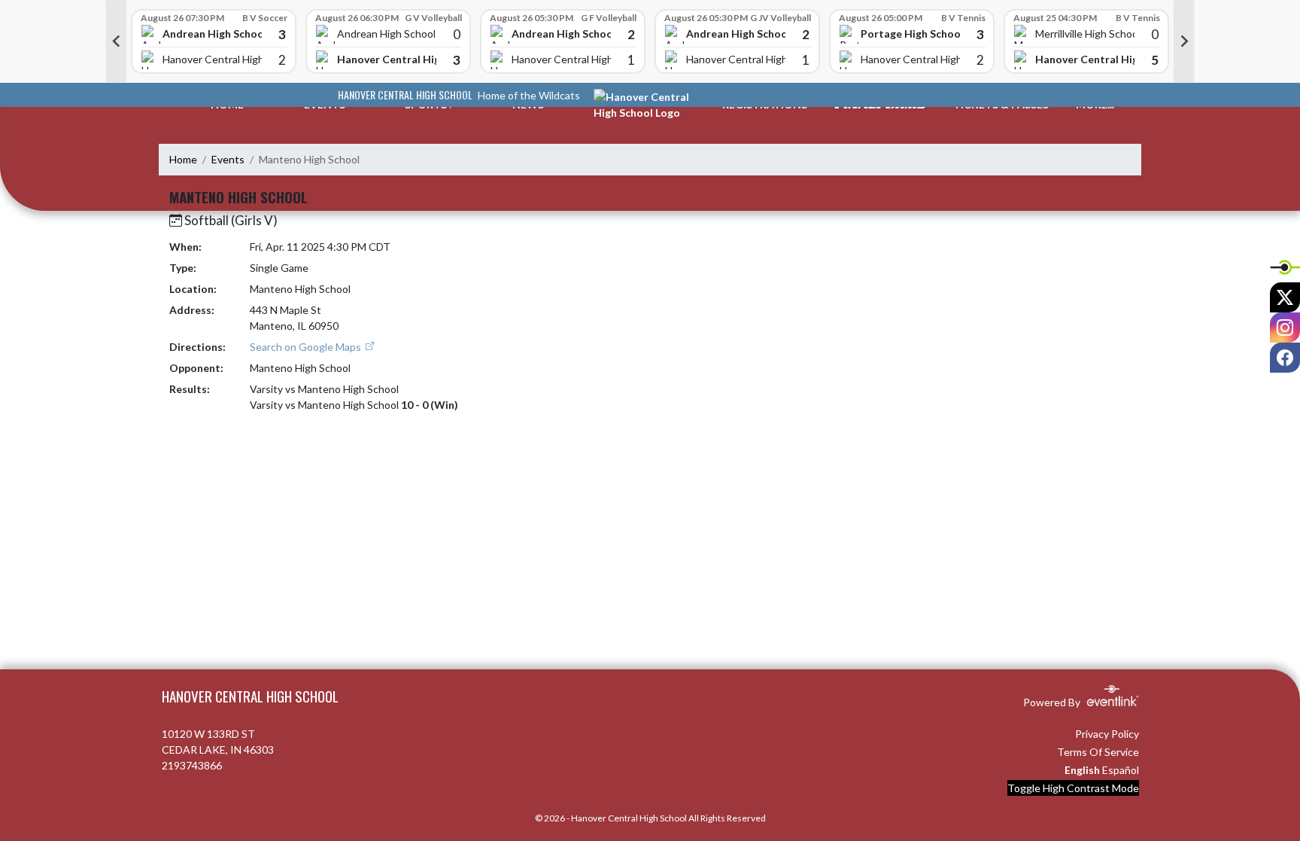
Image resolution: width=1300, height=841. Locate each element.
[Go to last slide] (115, 41)
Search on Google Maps (306, 346)
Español (1120, 769)
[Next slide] (1184, 41)
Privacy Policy (1107, 733)
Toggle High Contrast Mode (1073, 788)
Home (183, 159)
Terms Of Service (1098, 751)
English (1082, 769)
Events (228, 159)
